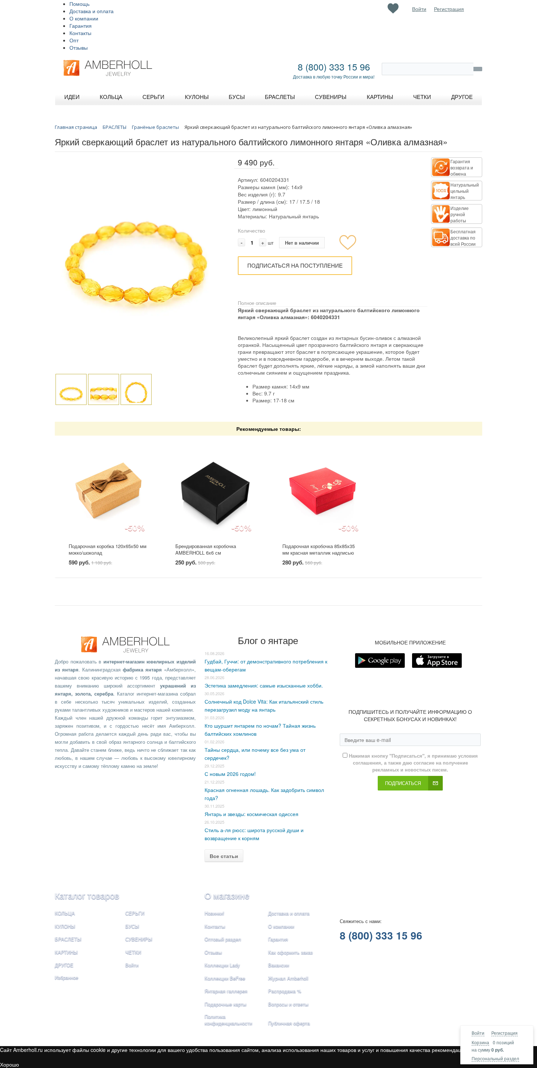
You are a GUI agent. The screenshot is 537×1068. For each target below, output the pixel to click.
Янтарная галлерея (226, 990)
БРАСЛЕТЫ (68, 938)
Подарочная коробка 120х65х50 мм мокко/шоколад (107, 549)
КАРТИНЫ (66, 952)
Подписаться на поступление (295, 265)
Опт (74, 40)
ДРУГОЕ (64, 964)
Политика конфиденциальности (228, 1020)
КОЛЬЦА (65, 913)
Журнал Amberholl (288, 978)
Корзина (480, 1042)
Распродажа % (284, 990)
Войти (478, 1033)
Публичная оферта (289, 1022)
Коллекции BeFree (225, 978)
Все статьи (224, 856)
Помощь (79, 3)
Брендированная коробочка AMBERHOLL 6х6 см (205, 549)
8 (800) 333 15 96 (334, 66)
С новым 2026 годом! (230, 773)
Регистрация (504, 1033)
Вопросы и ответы (288, 1003)
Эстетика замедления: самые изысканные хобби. (264, 685)
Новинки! (214, 913)
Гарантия (80, 25)
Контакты (80, 33)
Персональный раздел (495, 1058)
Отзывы (78, 47)
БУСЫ (132, 926)
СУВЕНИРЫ (138, 938)
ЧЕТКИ (133, 952)
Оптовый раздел (223, 938)
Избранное (66, 977)
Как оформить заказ (290, 952)
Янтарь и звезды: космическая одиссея (251, 814)
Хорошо (9, 1064)
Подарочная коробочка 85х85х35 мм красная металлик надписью (318, 549)
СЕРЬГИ (134, 913)
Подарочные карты (225, 1003)
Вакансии (278, 964)
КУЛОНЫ (65, 926)
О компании (83, 18)
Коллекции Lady (222, 964)
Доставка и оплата (91, 11)
